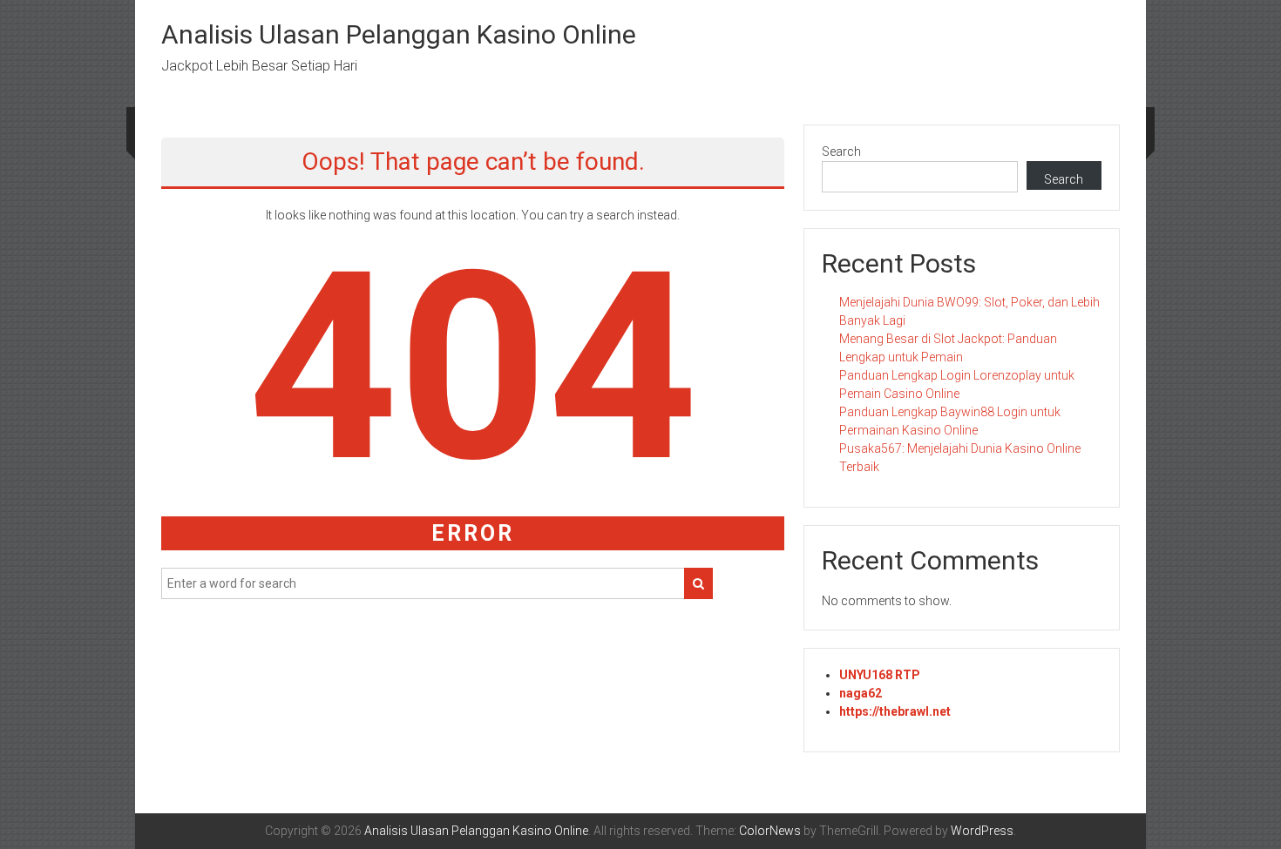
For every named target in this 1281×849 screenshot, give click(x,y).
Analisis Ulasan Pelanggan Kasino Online (398, 34)
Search (841, 151)
